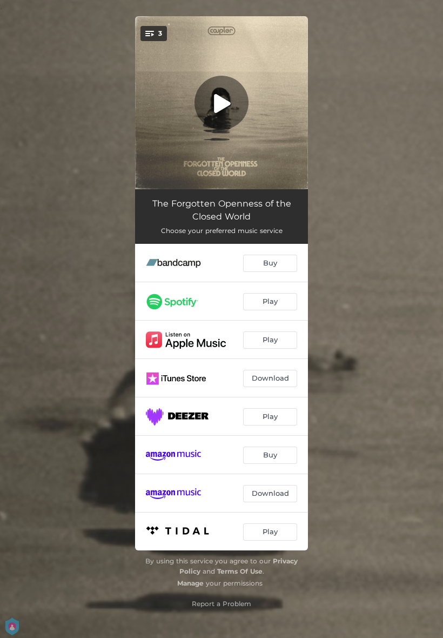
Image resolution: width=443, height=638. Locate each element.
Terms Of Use (240, 571)
